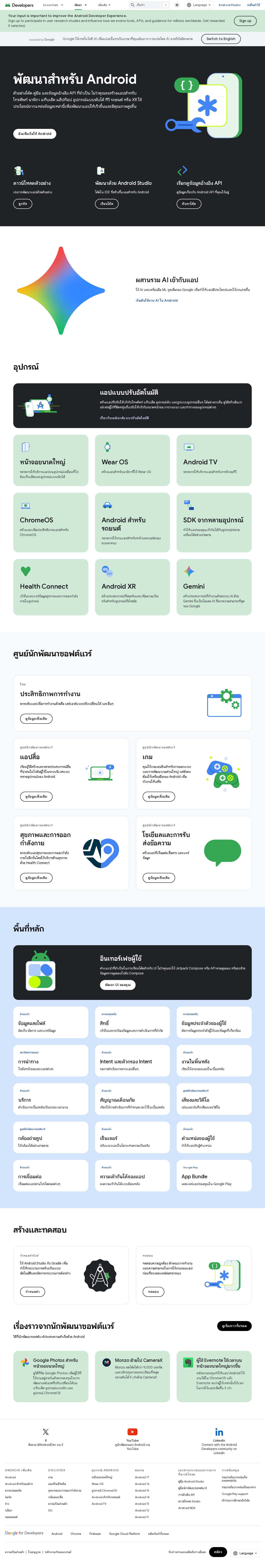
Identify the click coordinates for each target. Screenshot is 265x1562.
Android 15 (142, 1490)
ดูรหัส (23, 204)
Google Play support (235, 1494)
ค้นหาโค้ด (189, 204)
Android (10, 1477)
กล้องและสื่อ (55, 1497)
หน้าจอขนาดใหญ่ (102, 1477)
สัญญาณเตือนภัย (117, 1100)
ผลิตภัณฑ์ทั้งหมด (158, 1534)
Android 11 (142, 1517)
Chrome (76, 1534)
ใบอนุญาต (34, 1552)
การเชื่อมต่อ (30, 1177)
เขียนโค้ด (106, 204)
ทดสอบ (153, 1292)
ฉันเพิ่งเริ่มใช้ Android (34, 134)
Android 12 (142, 1510)
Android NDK (186, 1508)
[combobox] (149, 5)
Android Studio (230, 5)
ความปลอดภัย (13, 1490)
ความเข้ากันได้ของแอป (122, 1177)
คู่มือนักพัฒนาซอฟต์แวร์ (192, 1488)
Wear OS (98, 1484)
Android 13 (142, 1504)
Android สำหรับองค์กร (19, 1484)
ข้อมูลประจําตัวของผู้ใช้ (204, 1023)
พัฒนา (78, 5)
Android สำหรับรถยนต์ (106, 1497)
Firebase (95, 1534)
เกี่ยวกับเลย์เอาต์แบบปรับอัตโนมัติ (124, 418)
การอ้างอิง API (186, 1495)
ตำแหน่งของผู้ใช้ (198, 1138)
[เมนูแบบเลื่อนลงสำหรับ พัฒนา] (87, 5)
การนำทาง (28, 1062)
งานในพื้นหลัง (196, 1062)
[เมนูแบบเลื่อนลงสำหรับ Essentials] (64, 5)
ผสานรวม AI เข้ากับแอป (167, 280)
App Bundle (194, 1177)
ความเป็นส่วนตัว (57, 1504)
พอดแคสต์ (11, 1517)
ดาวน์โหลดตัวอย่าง (32, 183)
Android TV (99, 1504)
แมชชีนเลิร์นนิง (57, 1484)
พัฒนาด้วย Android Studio (123, 183)
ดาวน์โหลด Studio (189, 1501)
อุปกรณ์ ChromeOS (104, 1490)
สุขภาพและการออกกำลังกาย (64, 1490)
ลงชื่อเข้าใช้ (253, 5)
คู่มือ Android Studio (191, 1481)
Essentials (50, 5)
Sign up (245, 21)
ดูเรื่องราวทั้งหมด (234, 1326)
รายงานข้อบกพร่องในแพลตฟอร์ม (234, 1478)
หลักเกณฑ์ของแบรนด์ (58, 1552)
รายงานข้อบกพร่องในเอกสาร (239, 1487)
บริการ (24, 1100)
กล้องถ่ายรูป (30, 1138)
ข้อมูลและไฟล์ (31, 1023)
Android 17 (142, 1477)
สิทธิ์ (104, 1023)
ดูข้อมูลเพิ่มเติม (36, 719)
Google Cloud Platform (124, 1534)
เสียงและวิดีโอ (195, 1100)
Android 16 (142, 1484)
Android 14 (142, 1497)
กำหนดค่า (32, 1292)
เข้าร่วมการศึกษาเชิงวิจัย (236, 1500)
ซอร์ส (8, 1497)
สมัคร (218, 1552)
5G (50, 1510)
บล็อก (8, 1510)
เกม (50, 1477)
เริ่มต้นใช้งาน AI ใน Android (157, 301)
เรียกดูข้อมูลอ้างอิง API (199, 183)
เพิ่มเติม (102, 5)
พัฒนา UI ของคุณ (118, 985)
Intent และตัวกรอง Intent (126, 1062)
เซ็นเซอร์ (108, 1138)
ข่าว (7, 1504)
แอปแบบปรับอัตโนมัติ (129, 392)
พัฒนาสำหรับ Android (75, 79)
